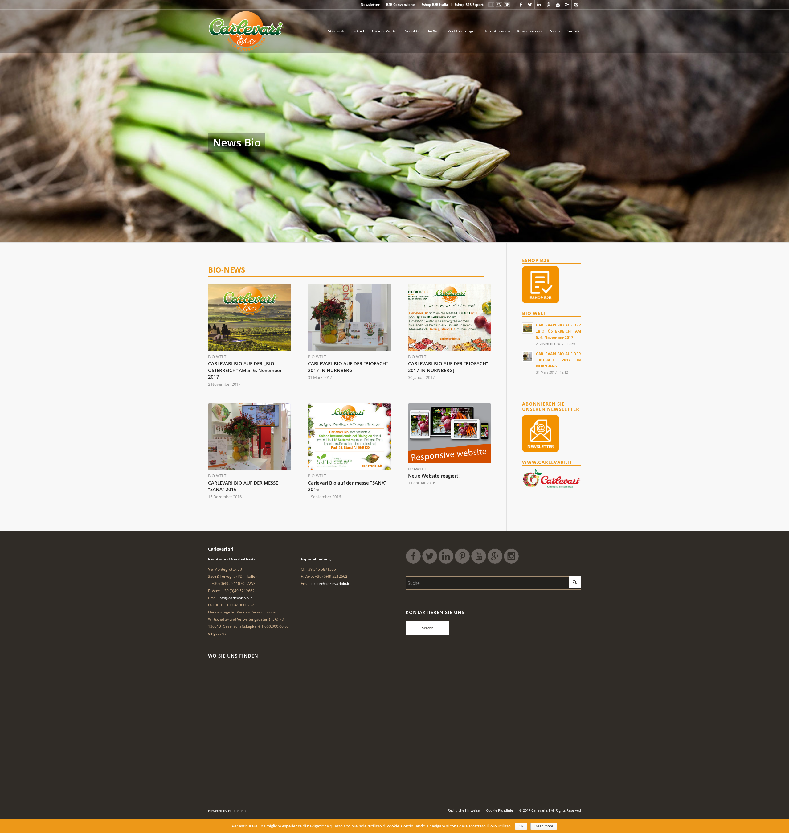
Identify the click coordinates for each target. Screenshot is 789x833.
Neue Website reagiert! (434, 476)
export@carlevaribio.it (330, 583)
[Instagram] (576, 4)
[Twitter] (529, 4)
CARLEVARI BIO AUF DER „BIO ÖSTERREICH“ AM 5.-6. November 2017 (245, 370)
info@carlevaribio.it (235, 598)
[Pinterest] (548, 4)
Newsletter (370, 4)
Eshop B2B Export (469, 4)
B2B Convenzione (400, 4)
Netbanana (237, 810)
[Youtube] (557, 4)
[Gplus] (566, 4)
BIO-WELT (217, 356)
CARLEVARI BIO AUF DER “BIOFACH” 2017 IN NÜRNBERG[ (448, 367)
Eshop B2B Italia (434, 4)
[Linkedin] (539, 4)
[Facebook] (520, 4)
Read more (543, 826)
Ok (521, 826)
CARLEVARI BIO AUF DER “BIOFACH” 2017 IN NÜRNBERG (348, 367)
